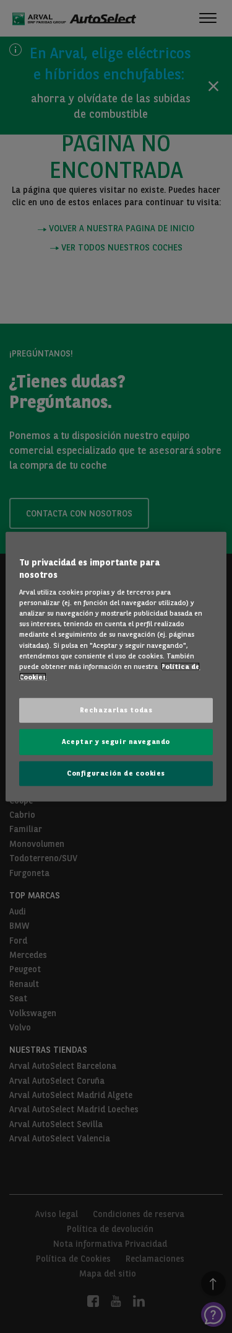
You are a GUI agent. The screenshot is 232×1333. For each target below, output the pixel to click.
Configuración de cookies (116, 772)
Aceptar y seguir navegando (116, 741)
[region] (116, 667)
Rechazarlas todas (116, 709)
